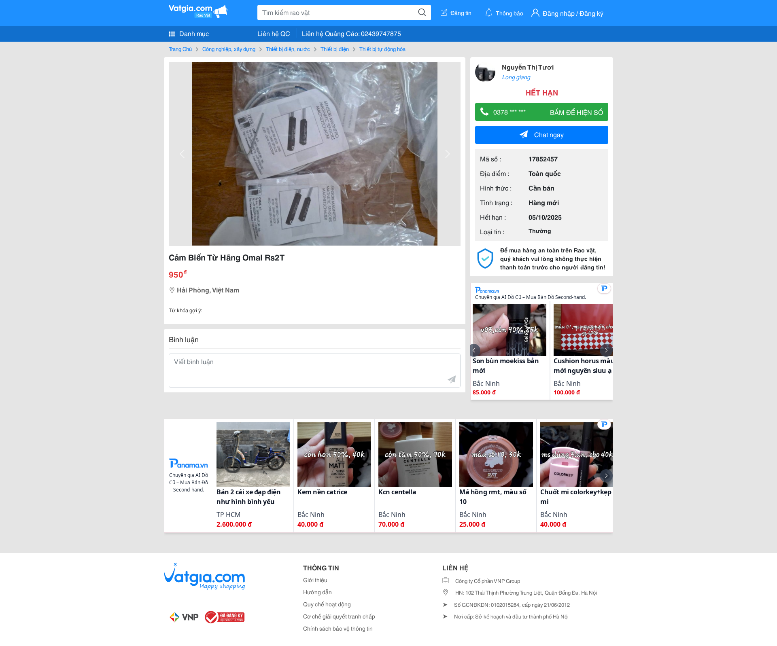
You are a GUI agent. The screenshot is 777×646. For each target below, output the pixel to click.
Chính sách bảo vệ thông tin (338, 628)
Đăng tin (460, 12)
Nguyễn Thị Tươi (528, 66)
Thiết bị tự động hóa (382, 48)
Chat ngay (549, 134)
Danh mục (193, 33)
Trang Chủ (180, 48)
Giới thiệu (315, 580)
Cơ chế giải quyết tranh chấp (339, 616)
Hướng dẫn (317, 592)
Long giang (516, 77)
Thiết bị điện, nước (288, 48)
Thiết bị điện (335, 48)
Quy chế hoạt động (327, 604)
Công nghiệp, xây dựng (228, 48)
